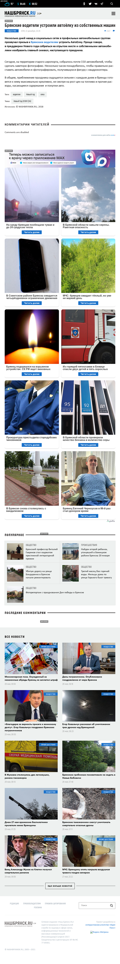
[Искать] (111, 905)
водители (16, 94)
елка (42, 94)
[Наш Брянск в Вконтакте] (96, 3)
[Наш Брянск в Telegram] (101, 3)
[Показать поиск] (111, 3)
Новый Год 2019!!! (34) (22, 101)
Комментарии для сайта (103, 135)
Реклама (38, 907)
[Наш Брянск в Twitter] (90, 3)
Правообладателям (32, 903)
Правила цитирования (55, 903)
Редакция (14, 903)
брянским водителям (44, 42)
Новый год (30, 94)
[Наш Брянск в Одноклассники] (84, 3)
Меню (113, 13)
